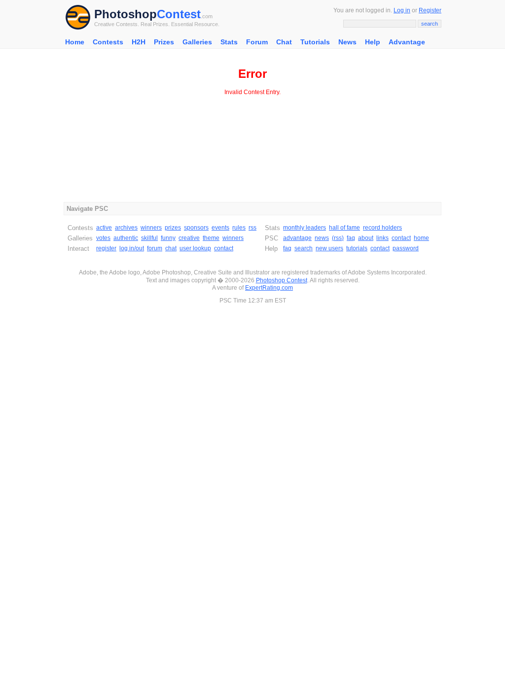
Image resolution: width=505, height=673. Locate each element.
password (406, 248)
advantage (297, 238)
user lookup (195, 248)
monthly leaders (304, 227)
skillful (149, 238)
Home (74, 42)
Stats (229, 42)
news (322, 238)
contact (223, 248)
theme (211, 238)
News (347, 42)
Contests (108, 42)
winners (151, 227)
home (421, 238)
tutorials (356, 248)
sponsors (196, 227)
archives (126, 227)
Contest (179, 14)
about (365, 238)
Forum (257, 42)
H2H (138, 42)
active (104, 227)
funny (168, 238)
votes (103, 238)
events (220, 227)
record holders (382, 227)
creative (189, 238)
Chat (284, 42)
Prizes (164, 42)
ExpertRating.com (269, 287)
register (106, 248)
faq (351, 238)
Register (430, 10)
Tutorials (315, 42)
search (303, 248)
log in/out (131, 248)
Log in (402, 10)
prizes (173, 227)
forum (154, 248)
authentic (125, 238)
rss (252, 227)
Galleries (197, 42)
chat (171, 248)
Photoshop (125, 14)
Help (372, 42)
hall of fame (344, 227)
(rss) (338, 238)
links (382, 238)
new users (329, 248)
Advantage (407, 42)
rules (239, 227)
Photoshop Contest (281, 280)
